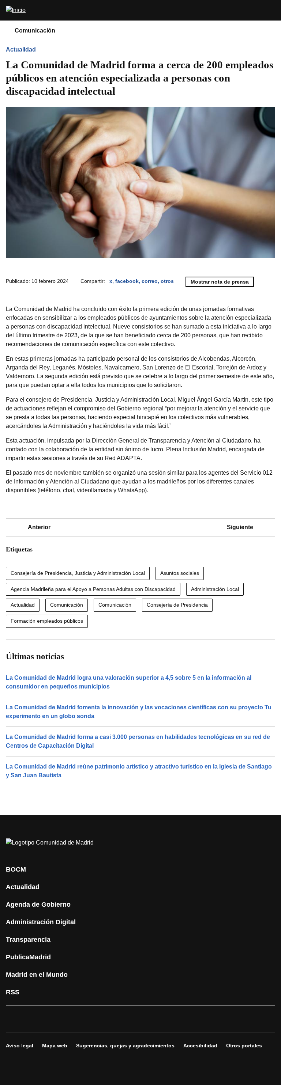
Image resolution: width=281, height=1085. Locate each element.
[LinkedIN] (104, 1019)
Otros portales (244, 1045)
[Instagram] (38, 1019)
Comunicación (35, 30)
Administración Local (215, 589)
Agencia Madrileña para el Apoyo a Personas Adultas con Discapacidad (93, 589)
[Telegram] (191, 1019)
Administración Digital (41, 922)
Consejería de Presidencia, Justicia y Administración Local (78, 573)
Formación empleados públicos (47, 621)
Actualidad (21, 49)
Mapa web (54, 1045)
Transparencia (28, 939)
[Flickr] (170, 1019)
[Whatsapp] (126, 1019)
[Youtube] (82, 1019)
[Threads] (213, 1019)
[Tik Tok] (148, 1019)
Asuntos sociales (179, 573)
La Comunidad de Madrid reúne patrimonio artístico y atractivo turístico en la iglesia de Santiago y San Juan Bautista (139, 770)
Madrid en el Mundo (37, 974)
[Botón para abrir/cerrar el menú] (271, 10)
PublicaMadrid (28, 957)
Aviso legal (19, 1045)
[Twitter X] (60, 1019)
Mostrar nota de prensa (220, 282)
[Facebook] (16, 1019)
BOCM (16, 869)
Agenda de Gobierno (38, 904)
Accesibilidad (200, 1045)
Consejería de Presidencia (177, 605)
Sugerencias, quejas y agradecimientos (125, 1045)
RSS (12, 992)
